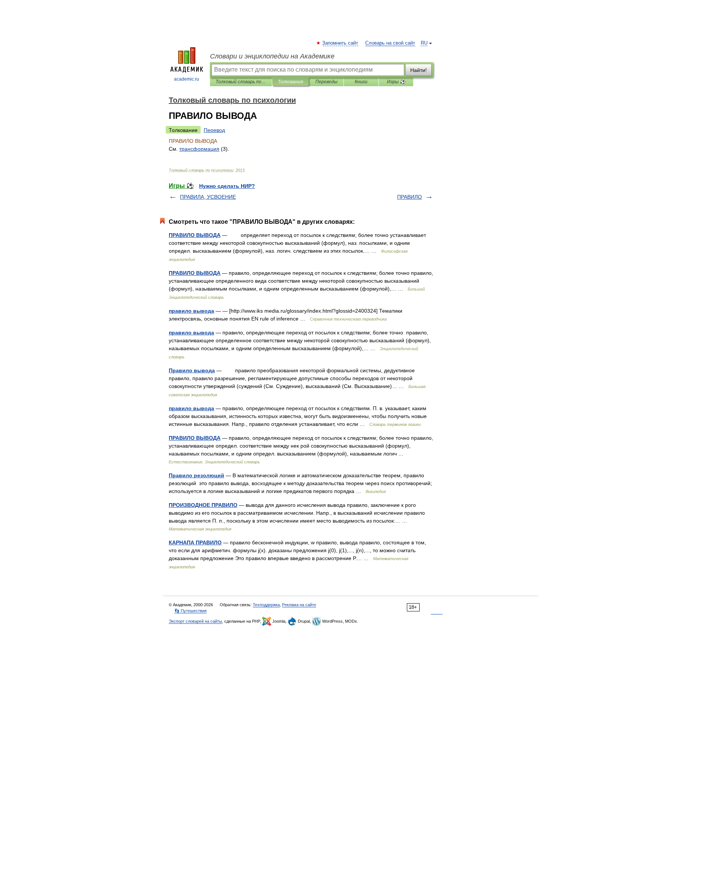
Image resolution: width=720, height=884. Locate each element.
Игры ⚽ (396, 81)
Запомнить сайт (340, 43)
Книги (361, 81)
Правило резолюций (196, 475)
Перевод (214, 130)
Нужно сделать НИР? (227, 186)
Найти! (418, 70)
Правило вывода (192, 370)
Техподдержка (266, 604)
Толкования (290, 81)
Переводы (326, 81)
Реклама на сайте (299, 604)
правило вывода (191, 311)
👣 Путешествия (190, 610)
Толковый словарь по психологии (241, 81)
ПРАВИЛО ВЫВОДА (194, 235)
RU (424, 43)
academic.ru (186, 79)
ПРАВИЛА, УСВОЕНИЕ (208, 197)
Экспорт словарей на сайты (195, 621)
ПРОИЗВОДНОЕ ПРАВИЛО (203, 505)
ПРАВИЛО (409, 197)
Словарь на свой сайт (390, 43)
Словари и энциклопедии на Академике (272, 56)
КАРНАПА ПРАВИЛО (195, 542)
